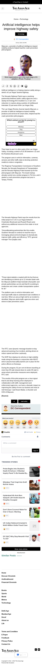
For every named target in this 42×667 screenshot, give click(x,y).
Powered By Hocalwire (8, 663)
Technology (21, 34)
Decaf (4, 617)
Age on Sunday (22, 2)
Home (4, 573)
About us (5, 620)
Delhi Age (5, 611)
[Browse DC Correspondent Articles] (6, 408)
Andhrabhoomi (7, 579)
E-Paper (5, 635)
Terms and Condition (10, 631)
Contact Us (6, 644)
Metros (4, 600)
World (4, 597)
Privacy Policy (7, 641)
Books (4, 590)
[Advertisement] (21, 198)
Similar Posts (9, 555)
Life (3, 623)
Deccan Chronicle (8, 576)
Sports (4, 593)
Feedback (5, 638)
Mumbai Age (6, 614)
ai (14, 401)
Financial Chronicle (9, 582)
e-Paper (15, 2)
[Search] (40, 8)
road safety (24, 401)
